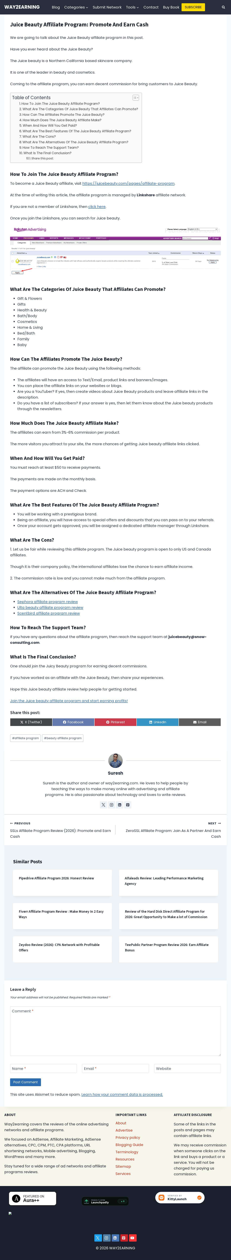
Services (123, 1173)
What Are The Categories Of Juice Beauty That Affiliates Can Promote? (80, 109)
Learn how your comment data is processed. (122, 1094)
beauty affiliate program (63, 738)
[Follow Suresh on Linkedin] (119, 804)
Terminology (127, 1152)
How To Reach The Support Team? (51, 147)
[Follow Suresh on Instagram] (111, 804)
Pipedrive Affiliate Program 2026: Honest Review (56, 878)
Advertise (124, 1130)
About (121, 1123)
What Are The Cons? (39, 136)
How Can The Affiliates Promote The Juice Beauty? (63, 114)
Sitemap (123, 1166)
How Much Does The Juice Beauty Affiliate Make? (62, 120)
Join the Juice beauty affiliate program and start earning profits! (69, 700)
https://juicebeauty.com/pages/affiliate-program (128, 183)
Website (163, 1068)
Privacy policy (128, 1137)
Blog (56, 7)
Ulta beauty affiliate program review (50, 607)
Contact (151, 7)
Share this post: (42, 158)
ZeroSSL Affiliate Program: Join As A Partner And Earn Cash (173, 830)
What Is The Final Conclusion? (47, 153)
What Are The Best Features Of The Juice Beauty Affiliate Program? (77, 131)
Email (90, 1068)
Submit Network (107, 7)
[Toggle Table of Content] (134, 98)
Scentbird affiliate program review (48, 613)
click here (97, 206)
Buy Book (171, 7)
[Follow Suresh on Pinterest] (127, 804)
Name (19, 1068)
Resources (125, 1159)
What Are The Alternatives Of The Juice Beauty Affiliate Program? (75, 142)
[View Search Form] (223, 7)
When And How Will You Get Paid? (50, 125)
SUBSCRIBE (193, 7)
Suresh (115, 773)
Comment (23, 1011)
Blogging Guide (129, 1144)
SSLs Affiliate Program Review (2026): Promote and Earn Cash (60, 830)
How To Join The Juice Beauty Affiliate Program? (60, 103)
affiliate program (25, 738)
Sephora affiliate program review (47, 601)
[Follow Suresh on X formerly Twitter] (103, 804)
